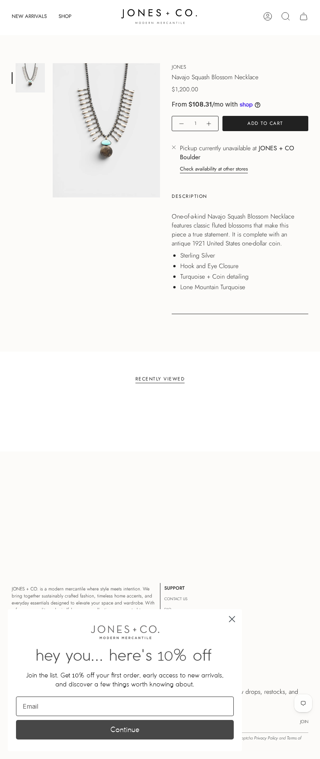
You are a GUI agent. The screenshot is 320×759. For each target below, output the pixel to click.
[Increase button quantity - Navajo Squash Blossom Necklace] (209, 123)
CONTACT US (175, 599)
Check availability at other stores (214, 168)
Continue (124, 729)
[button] (65, 16)
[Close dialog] (232, 619)
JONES (179, 67)
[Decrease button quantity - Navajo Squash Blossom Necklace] (181, 123)
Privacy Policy (266, 738)
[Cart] (304, 16)
